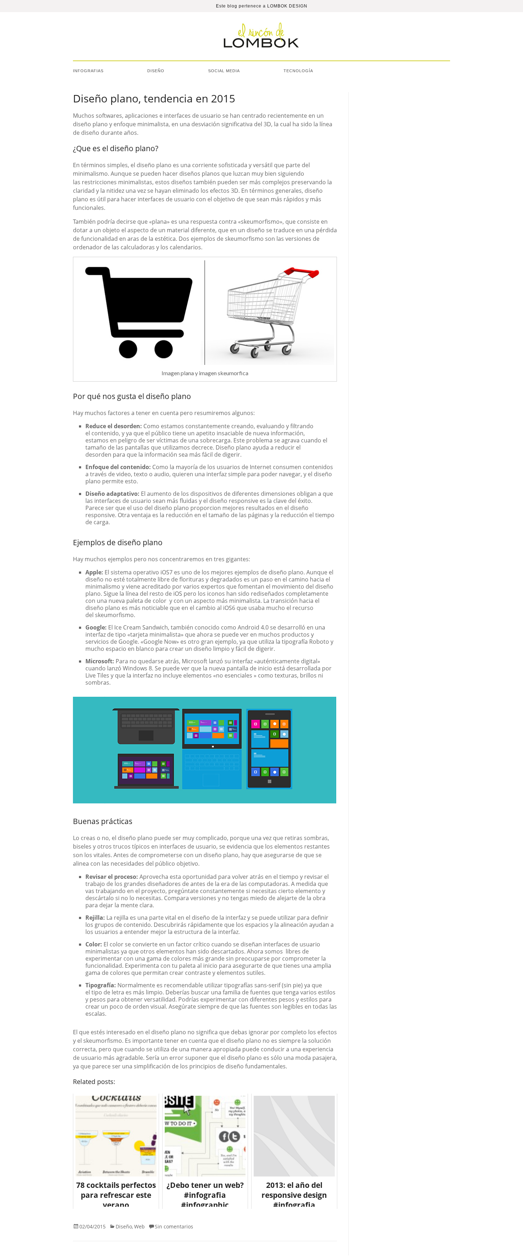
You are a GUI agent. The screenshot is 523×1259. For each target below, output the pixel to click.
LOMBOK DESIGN (287, 6)
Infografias (88, 71)
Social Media (224, 71)
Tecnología (298, 71)
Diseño (155, 71)
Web (139, 1226)
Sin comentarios (174, 1226)
